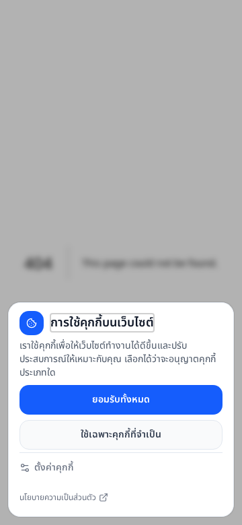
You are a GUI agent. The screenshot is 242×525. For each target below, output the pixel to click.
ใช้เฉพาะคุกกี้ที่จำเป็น (121, 434)
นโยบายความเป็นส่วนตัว (57, 500)
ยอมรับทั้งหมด (121, 399)
